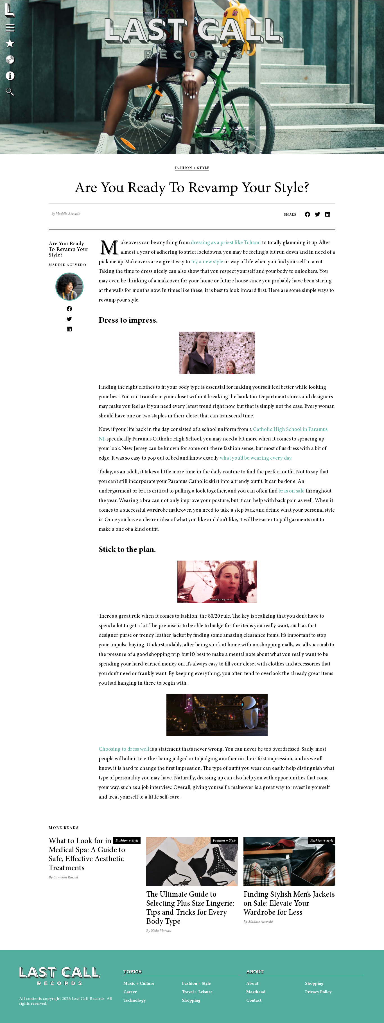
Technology (134, 1000)
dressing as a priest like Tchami (226, 243)
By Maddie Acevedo (258, 922)
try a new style (207, 262)
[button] (307, 214)
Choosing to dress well (124, 749)
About (252, 983)
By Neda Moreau (158, 931)
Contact (253, 1000)
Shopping (191, 1000)
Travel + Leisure (197, 992)
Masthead (255, 992)
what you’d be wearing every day (256, 458)
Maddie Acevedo (68, 265)
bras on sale (291, 491)
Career (130, 992)
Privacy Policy (318, 992)
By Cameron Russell (63, 878)
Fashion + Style (192, 168)
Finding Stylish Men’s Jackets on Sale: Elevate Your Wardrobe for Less (289, 904)
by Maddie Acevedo (65, 214)
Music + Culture (138, 983)
